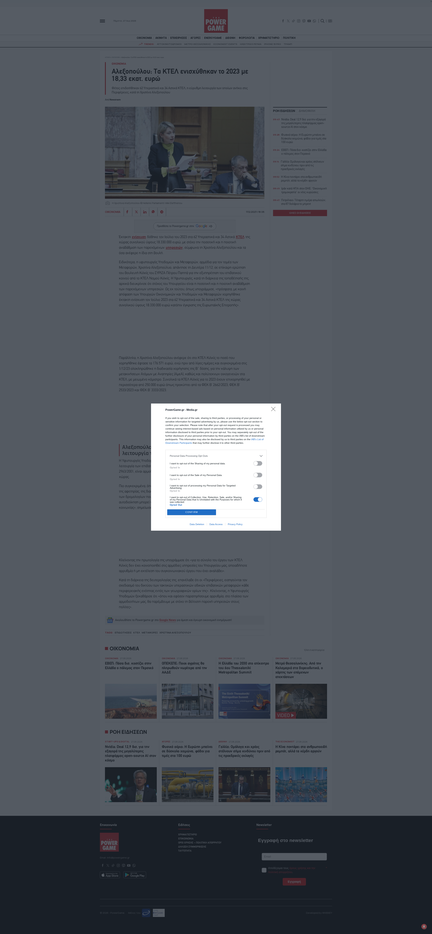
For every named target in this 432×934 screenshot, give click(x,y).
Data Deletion (197, 524)
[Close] (274, 410)
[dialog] (216, 467)
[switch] (257, 463)
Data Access (216, 524)
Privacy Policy (235, 524)
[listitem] (216, 456)
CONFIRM (191, 512)
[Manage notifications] (424, 926)
